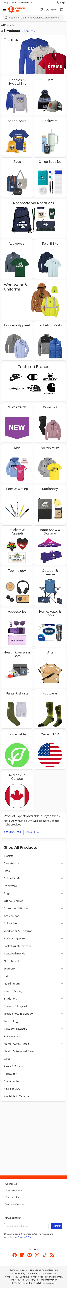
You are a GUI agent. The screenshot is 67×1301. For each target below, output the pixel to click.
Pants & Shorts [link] (13, 1066)
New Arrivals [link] (12, 961)
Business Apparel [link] (15, 938)
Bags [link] (7, 893)
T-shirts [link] (8, 856)
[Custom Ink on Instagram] (37, 1255)
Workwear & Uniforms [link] (18, 931)
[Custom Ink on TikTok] (44, 1255)
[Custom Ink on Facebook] (14, 1255)
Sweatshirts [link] (11, 863)
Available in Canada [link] (16, 1096)
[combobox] (33, 18)
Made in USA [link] (12, 1088)
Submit (56, 1226)
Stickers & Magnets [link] (16, 1006)
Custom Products (18, 1270)
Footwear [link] (10, 1073)
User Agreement (54, 1276)
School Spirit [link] (12, 878)
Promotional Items (38, 1270)
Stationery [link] (10, 998)
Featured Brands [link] (14, 953)
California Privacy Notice (32, 1276)
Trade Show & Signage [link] (18, 1013)
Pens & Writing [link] (13, 991)
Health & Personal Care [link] (19, 1051)
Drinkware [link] (10, 886)
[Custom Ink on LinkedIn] (22, 1255)
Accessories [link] (11, 1036)
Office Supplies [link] (13, 901)
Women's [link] (10, 968)
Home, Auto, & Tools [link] (16, 1043)
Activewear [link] (11, 916)
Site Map (53, 1270)
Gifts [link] (7, 1058)
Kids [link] (6, 976)
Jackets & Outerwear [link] (17, 946)
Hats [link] (7, 871)
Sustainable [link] (11, 1081)
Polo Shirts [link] (10, 923)
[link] (16, 9)
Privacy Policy (11, 1276)
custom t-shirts (48, 1273)
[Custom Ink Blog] (52, 1255)
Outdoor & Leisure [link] (15, 1028)
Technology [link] (11, 1021)
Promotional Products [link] (18, 908)
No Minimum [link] (12, 983)
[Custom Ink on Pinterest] (29, 1255)
